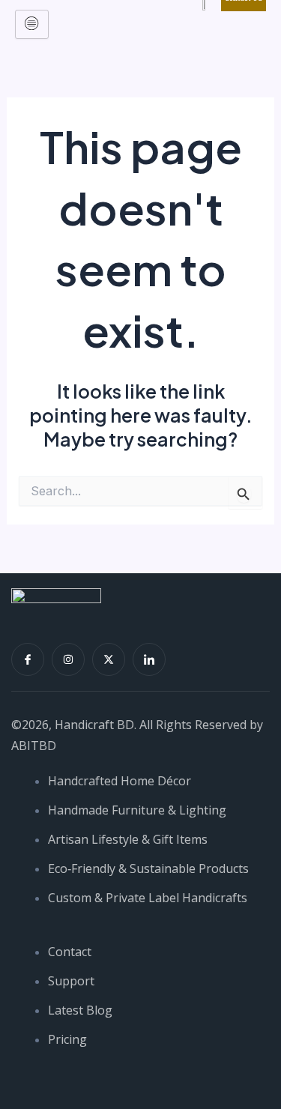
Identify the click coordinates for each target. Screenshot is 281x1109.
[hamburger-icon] (32, 24)
